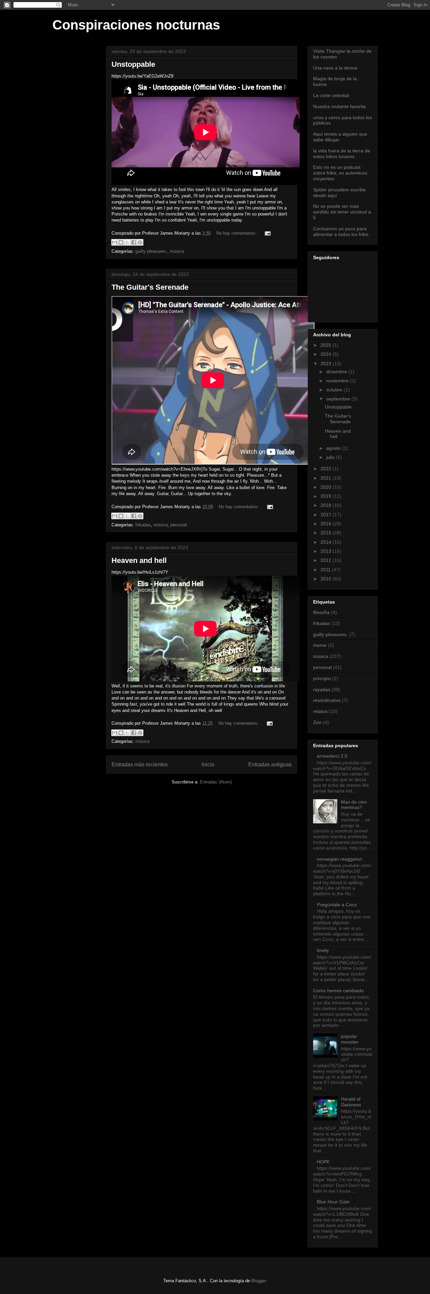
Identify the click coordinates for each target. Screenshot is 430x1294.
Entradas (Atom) (216, 781)
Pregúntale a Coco (337, 904)
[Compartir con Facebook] (133, 242)
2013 (326, 551)
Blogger (258, 1280)
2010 (326, 578)
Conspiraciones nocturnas (136, 24)
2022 (326, 468)
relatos (320, 711)
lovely (323, 950)
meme (320, 645)
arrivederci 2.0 (332, 756)
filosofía (321, 612)
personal (178, 524)
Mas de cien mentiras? (354, 804)
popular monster (349, 1039)
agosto (334, 448)
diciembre (337, 371)
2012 (326, 560)
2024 (326, 354)
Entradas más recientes (140, 764)
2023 (326, 363)
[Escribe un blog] (121, 242)
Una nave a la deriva (335, 67)
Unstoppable (133, 64)
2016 (326, 523)
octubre (335, 389)
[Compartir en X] (127, 242)
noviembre (338, 380)
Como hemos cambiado (338, 990)
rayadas (321, 689)
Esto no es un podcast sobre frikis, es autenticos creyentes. (340, 172)
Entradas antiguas (270, 764)
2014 (326, 542)
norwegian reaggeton (339, 859)
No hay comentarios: (237, 233)
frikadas (143, 524)
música (177, 251)
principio (322, 678)
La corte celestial (331, 95)
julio (331, 457)
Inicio (208, 764)
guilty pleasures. (151, 251)
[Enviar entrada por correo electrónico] (266, 233)
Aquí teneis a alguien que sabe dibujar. (340, 136)
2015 (326, 532)
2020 (326, 487)
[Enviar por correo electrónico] (114, 242)
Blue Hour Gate (333, 1201)
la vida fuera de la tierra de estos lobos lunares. (341, 153)
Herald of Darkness (351, 1101)
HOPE (323, 1161)
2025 (326, 345)
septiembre (338, 398)
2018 (326, 505)
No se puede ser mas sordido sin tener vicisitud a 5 (342, 211)
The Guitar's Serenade (150, 287)
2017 (326, 514)
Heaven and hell (139, 560)
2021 (326, 478)
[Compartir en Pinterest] (140, 242)
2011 (326, 569)
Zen (317, 722)
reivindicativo (327, 700)
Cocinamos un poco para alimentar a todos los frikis (341, 231)
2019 (326, 496)
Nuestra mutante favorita (339, 106)
